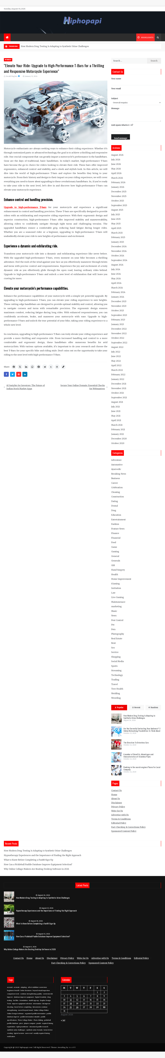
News (114, 615)
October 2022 (117, 338)
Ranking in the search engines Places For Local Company (141, 768)
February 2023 (118, 319)
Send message (120, 138)
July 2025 (115, 214)
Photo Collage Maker (25, 1020)
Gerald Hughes (11, 76)
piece (21, 1023)
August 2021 (117, 402)
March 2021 (116, 425)
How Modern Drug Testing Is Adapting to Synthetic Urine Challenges (55, 46)
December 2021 (118, 384)
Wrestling (116, 698)
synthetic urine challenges (16, 1030)
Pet (112, 625)
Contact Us (116, 790)
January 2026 (117, 187)
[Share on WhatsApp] (32, 366)
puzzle (38, 1023)
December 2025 (118, 191)
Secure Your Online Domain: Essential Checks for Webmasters (82, 387)
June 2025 (116, 219)
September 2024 (119, 260)
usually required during (42, 1033)
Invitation (116, 588)
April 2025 (116, 228)
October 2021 (117, 393)
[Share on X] (20, 366)
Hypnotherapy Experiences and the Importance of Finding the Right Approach (42, 855)
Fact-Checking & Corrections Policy (128, 827)
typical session (19, 1033)
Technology (117, 675)
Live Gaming (117, 597)
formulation (23, 1000)
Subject (114, 98)
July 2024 (115, 269)
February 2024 (118, 292)
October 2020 (117, 443)
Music (114, 611)
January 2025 (117, 242)
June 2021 (115, 411)
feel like (15, 1000)
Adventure (116, 460)
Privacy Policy (118, 807)
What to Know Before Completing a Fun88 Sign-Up (28, 860)
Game (114, 547)
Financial (115, 538)
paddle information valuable (30, 1017)
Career (114, 483)
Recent (137, 707)
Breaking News (118, 474)
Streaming (116, 670)
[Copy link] (63, 366)
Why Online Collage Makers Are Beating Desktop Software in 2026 (36, 869)
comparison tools (13, 994)
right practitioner (22, 1027)
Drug (113, 510)
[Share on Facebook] (13, 366)
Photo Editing (38, 1020)
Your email (116, 88)
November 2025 (118, 196)
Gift (113, 565)
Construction (117, 496)
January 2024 (117, 297)
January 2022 (117, 379)
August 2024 (117, 265)
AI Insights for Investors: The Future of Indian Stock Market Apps (25, 387)
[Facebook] (6, 374)
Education (116, 515)
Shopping (116, 657)
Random (154, 707)
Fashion (115, 524)
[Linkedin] (24, 374)
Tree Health (117, 689)
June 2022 (116, 356)
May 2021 (115, 416)
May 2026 (116, 169)
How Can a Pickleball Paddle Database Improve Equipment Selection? (38, 864)
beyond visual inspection (41, 990)
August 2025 (117, 210)
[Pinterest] (18, 374)
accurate (17, 987)
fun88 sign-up (34, 1000)
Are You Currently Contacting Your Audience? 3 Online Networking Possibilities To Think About (141, 729)
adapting (24, 987)
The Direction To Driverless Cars (136, 742)
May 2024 (116, 278)
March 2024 (117, 288)
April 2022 (116, 365)
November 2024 (119, 251)
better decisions (26, 990)
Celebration (117, 487)
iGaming (115, 583)
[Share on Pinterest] (38, 366)
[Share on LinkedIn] (26, 366)
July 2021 (115, 406)
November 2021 (118, 388)
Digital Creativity (40, 997)
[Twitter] (12, 374)
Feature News (118, 529)
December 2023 (118, 301)
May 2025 (116, 223)
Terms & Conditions (121, 819)
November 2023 (118, 306)
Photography (117, 634)
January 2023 (117, 324)
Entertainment (118, 519)
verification (11, 1036)
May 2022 (116, 361)
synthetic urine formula (34, 1030)
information (37, 1004)
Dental (114, 506)
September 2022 (119, 342)
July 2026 (115, 159)
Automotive (117, 464)
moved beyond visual (25, 1010)
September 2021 (119, 397)
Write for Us (117, 811)
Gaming (115, 551)
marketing (116, 606)
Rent (113, 643)
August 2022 (117, 347)
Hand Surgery (118, 570)
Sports (114, 666)
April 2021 (116, 420)
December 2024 (119, 246)
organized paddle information (35, 1013)
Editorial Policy (118, 823)
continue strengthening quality (31, 994)
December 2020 (119, 438)
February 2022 (118, 374)
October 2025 (117, 201)
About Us (115, 798)
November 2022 (119, 333)
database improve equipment (24, 997)
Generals (115, 560)
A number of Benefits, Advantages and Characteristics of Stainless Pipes (138, 755)
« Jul (63, 1020)
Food (113, 542)
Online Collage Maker (41, 1010)
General (115, 556)
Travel (114, 684)
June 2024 (116, 274)
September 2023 (119, 315)
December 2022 (119, 329)
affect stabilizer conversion (37, 987)
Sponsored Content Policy (123, 831)
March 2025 (117, 233)
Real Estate (116, 638)
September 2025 (119, 205)
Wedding (115, 693)
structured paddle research (38, 1027)
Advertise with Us (120, 815)
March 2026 (117, 178)
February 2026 (118, 182)
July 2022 (115, 352)
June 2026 (116, 164)
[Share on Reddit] (44, 366)
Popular (120, 707)
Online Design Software (15, 1013)
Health (114, 574)
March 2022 (117, 370)
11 (71, 1000)
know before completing (23, 1007)
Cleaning (115, 492)
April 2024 (116, 283)
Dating (114, 501)
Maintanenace (118, 602)
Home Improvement (121, 579)
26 (77, 1007)
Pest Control (117, 620)
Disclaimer (116, 803)
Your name (116, 78)
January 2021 (117, 434)
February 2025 (118, 237)
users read (28, 1033)
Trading (115, 679)
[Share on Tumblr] (50, 366)
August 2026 (117, 155)
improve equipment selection (22, 1004)
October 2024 (117, 255)
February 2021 (118, 429)
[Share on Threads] (57, 366)
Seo (113, 647)
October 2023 (117, 310)
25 (71, 1007)
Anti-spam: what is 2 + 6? (122, 125)
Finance (115, 533)
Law (113, 593)
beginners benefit (13, 990)
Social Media (117, 661)
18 (71, 1003)
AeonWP (72, 1047)
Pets (113, 629)
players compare (29, 1023)
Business (8, 60)
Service (114, 652)
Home (114, 794)
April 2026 (116, 173)
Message (115, 108)
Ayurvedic (116, 469)
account (10, 987)
